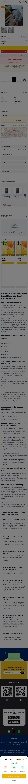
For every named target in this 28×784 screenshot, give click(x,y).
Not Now (14, 780)
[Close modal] (26, 758)
